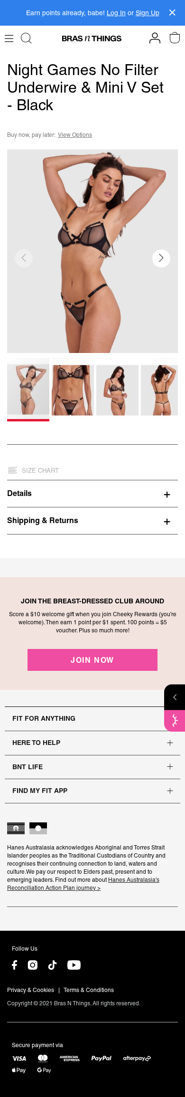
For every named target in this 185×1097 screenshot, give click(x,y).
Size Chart (40, 470)
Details (19, 493)
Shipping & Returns (42, 520)
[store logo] (91, 38)
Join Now (92, 660)
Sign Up (147, 13)
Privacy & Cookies (30, 990)
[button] (161, 258)
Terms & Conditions (89, 990)
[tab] (92, 493)
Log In (116, 13)
